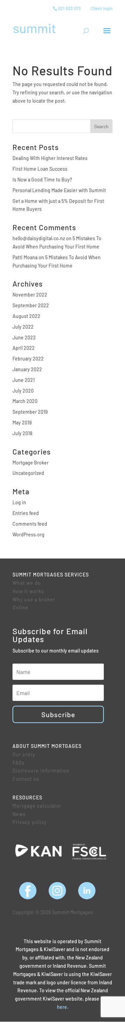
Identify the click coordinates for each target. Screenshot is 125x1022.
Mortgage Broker (30, 463)
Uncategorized (28, 473)
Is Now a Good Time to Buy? (42, 179)
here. (62, 1007)
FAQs (18, 763)
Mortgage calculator (36, 806)
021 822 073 (69, 8)
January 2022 (27, 369)
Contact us (25, 779)
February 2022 (28, 359)
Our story (23, 754)
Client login (101, 8)
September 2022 (30, 305)
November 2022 (29, 295)
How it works (28, 591)
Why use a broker (33, 599)
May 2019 (22, 422)
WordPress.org (28, 534)
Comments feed (29, 524)
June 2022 (24, 337)
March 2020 (25, 401)
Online (20, 607)
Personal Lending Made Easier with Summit (59, 190)
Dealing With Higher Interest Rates (50, 158)
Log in (19, 502)
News (19, 814)
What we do (26, 583)
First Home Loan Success (39, 169)
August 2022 (26, 316)
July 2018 (22, 433)
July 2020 (23, 391)
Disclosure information (40, 770)
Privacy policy (29, 822)
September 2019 (30, 412)
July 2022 (23, 327)
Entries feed (25, 513)
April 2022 (23, 348)
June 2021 (23, 380)
